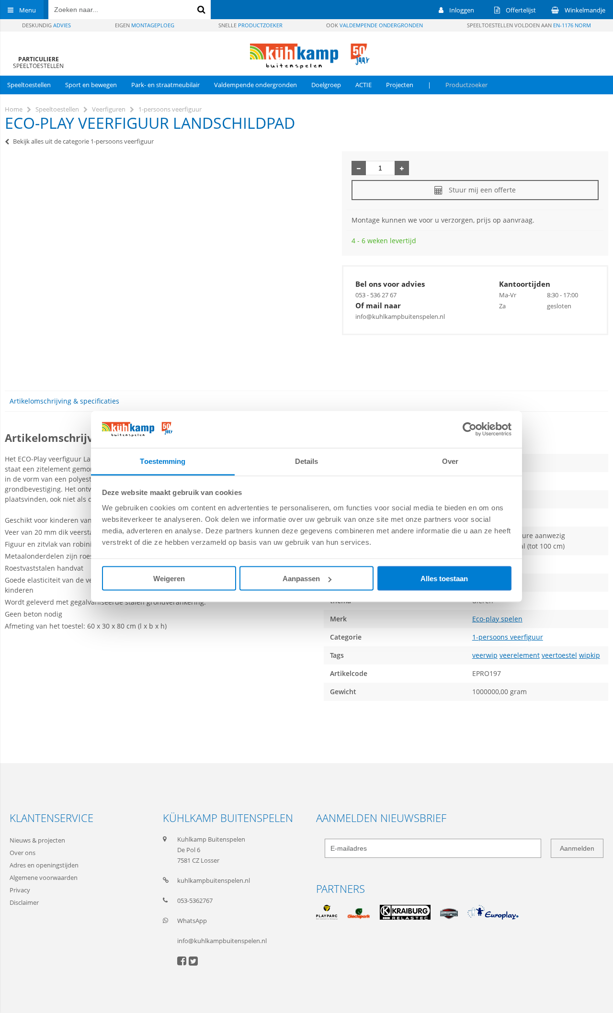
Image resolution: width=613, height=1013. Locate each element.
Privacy (20, 890)
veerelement (519, 655)
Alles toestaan (444, 578)
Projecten (399, 84)
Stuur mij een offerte (482, 189)
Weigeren (169, 578)
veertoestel (559, 655)
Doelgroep (326, 84)
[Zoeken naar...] (201, 9)
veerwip (485, 655)
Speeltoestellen (29, 84)
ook (374, 25)
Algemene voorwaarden (44, 877)
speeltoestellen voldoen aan (529, 25)
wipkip (589, 655)
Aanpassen (301, 578)
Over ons (22, 852)
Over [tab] (450, 461)
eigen (144, 25)
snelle (250, 25)
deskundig (46, 25)
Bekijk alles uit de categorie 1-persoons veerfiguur (83, 141)
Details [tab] (306, 461)
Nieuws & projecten (37, 840)
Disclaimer (24, 902)
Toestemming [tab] (162, 461)
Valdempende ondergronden (255, 84)
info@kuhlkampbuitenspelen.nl (400, 316)
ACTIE (363, 84)
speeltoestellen (38, 62)
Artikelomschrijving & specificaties (64, 400)
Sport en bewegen (91, 84)
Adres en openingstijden (44, 865)
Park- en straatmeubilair (165, 84)
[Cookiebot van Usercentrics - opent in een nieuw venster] (469, 429)
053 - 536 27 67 (376, 295)
